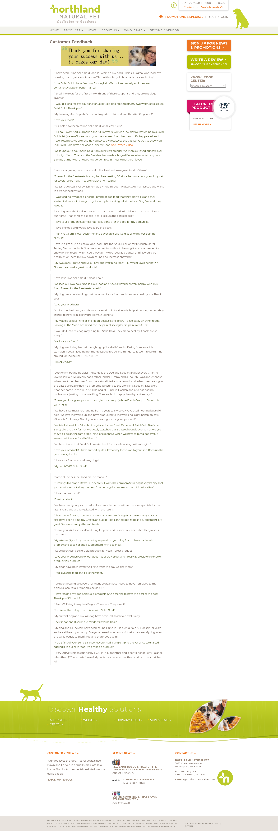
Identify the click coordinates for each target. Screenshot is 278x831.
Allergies (57, 720)
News (92, 30)
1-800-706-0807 (214, 2)
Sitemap (189, 826)
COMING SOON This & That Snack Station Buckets (134, 798)
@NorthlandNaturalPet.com (195, 779)
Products (72, 30)
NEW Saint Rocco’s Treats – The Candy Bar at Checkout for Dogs (136, 768)
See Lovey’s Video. (122, 145)
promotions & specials (184, 16)
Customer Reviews (61, 753)
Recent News (122, 753)
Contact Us (191, 7)
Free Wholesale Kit (212, 7)
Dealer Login (218, 16)
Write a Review (206, 60)
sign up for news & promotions (208, 45)
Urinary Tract (128, 720)
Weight (89, 720)
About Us (110, 30)
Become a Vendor (164, 30)
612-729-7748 (191, 2)
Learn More (201, 124)
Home (54, 30)
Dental (55, 724)
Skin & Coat (159, 720)
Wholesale (134, 30)
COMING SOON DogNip (137, 779)
